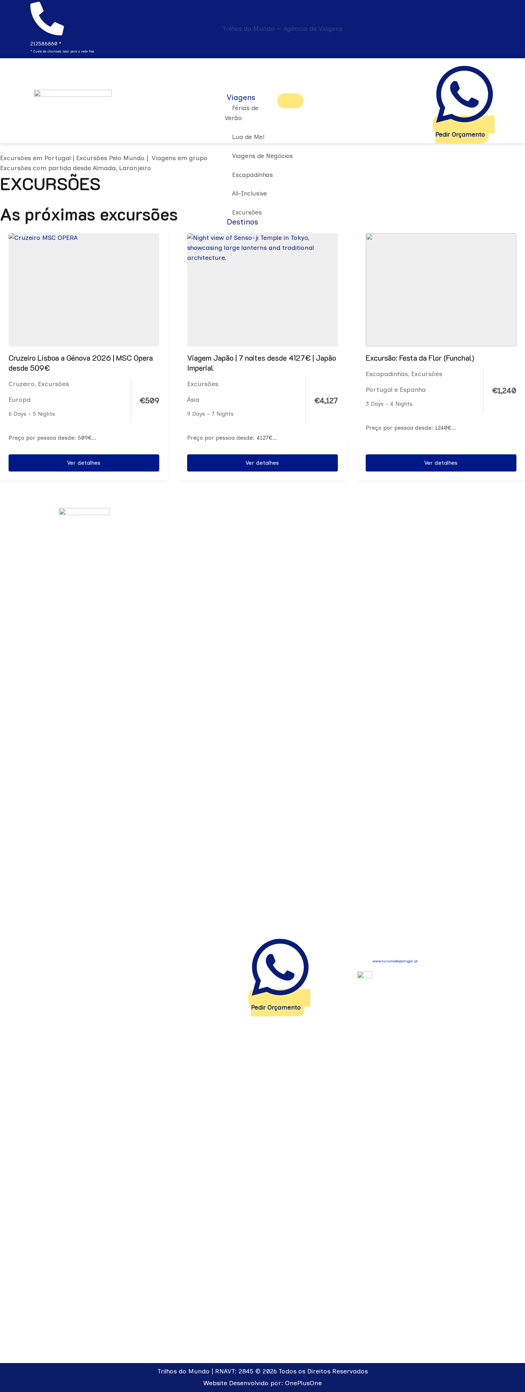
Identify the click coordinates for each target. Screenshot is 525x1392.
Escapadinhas (387, 374)
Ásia (193, 400)
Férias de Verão (242, 113)
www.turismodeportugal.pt (395, 961)
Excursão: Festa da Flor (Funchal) (420, 357)
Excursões (53, 384)
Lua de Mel (248, 136)
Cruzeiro (22, 384)
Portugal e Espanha (396, 390)
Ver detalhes (83, 462)
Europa (20, 400)
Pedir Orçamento (460, 134)
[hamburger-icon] (290, 100)
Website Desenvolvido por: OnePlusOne (262, 1383)
